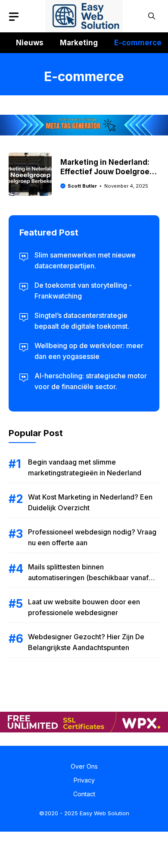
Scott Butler (82, 186)
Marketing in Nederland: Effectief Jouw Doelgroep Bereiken (107, 171)
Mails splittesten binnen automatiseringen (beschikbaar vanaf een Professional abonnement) (88, 577)
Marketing (79, 42)
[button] (151, 16)
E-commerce (138, 42)
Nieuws (30, 42)
